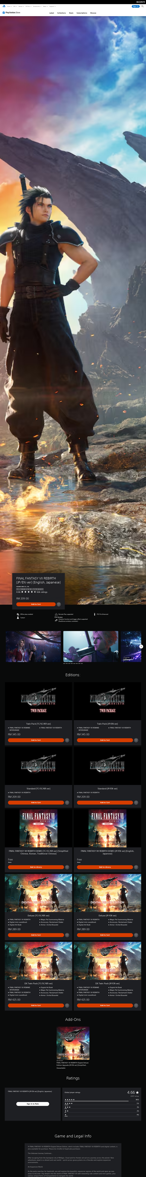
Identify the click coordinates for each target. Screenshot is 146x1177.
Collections (61, 13)
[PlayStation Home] (4, 6)
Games (20, 6)
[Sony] (141, 4)
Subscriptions (82, 13)
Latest (51, 13)
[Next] (141, 646)
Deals (71, 13)
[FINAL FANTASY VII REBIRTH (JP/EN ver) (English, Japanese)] (33, 646)
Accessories (36, 6)
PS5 (14, 6)
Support (51, 6)
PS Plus (28, 6)
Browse (93, 13)
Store (8, 6)
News (44, 6)
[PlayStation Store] (12, 12)
